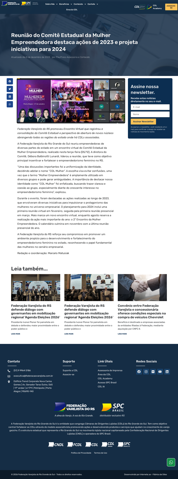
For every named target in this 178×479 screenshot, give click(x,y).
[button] (10, 81)
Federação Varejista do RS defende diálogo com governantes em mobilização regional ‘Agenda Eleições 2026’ (35, 311)
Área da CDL (71, 9)
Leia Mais (15, 334)
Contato (91, 4)
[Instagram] (146, 372)
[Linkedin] (167, 372)
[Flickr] (153, 372)
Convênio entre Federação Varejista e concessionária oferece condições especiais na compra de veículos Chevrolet (142, 311)
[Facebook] (139, 372)
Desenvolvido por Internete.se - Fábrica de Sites (145, 474)
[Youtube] (160, 372)
